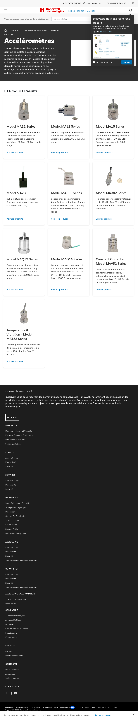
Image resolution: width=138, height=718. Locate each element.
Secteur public (11, 529)
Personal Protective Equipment (19, 435)
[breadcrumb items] (5, 30)
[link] (23, 152)
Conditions (9, 707)
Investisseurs (11, 633)
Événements (11, 637)
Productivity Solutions (15, 439)
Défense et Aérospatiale (15, 533)
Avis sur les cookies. (103, 715)
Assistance (10, 674)
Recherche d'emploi (14, 655)
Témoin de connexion (86, 707)
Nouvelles (9, 624)
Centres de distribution (15, 516)
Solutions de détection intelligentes (21, 560)
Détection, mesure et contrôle (18, 431)
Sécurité (9, 466)
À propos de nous (13, 620)
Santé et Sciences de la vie (17, 503)
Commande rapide (116, 3)
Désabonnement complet (107, 707)
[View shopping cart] (133, 3)
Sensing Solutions (13, 444)
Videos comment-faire (15, 599)
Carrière (9, 651)
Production (10, 512)
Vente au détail (12, 520)
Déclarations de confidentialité (28, 707)
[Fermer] (134, 714)
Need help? (10, 603)
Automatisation (12, 458)
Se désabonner (12, 678)
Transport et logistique (15, 507)
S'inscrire (12, 417)
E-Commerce (11, 525)
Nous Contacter (12, 669)
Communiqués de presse (16, 628)
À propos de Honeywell (15, 615)
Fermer (127, 62)
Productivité (10, 462)
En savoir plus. (106, 31)
